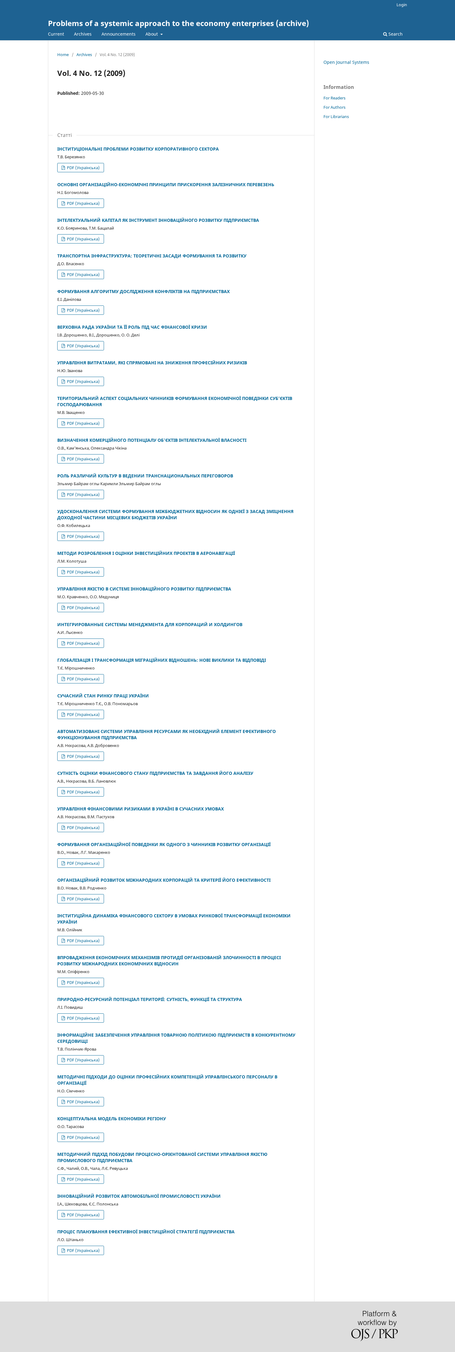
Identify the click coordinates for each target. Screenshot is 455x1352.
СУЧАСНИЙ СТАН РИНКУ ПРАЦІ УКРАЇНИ (103, 696)
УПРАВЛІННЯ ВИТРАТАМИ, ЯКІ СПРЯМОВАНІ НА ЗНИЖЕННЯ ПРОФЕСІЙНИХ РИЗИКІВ (152, 363)
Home (63, 54)
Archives (83, 34)
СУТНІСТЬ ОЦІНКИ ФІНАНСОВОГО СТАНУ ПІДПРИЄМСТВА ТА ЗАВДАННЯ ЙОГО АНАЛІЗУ (155, 773)
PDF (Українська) (83, 167)
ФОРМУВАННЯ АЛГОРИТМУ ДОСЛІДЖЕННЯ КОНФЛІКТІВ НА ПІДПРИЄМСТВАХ (143, 291)
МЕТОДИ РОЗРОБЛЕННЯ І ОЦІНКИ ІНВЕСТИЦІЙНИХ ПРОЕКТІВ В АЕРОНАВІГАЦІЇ (146, 553)
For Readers (334, 98)
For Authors (334, 107)
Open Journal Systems (346, 62)
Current (56, 34)
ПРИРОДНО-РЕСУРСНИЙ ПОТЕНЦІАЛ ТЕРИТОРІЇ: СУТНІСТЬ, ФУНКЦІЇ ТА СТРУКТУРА (149, 999)
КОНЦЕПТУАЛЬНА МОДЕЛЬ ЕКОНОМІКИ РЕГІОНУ (111, 1119)
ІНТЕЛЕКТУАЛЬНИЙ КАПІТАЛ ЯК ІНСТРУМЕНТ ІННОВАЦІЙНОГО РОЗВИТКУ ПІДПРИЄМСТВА (158, 220)
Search (395, 34)
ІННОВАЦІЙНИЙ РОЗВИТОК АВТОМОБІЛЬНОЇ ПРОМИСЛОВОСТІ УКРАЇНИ (139, 1196)
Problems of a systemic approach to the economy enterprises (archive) (178, 23)
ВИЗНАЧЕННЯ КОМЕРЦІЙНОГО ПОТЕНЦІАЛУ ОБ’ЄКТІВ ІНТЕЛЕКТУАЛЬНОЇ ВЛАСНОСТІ (151, 440)
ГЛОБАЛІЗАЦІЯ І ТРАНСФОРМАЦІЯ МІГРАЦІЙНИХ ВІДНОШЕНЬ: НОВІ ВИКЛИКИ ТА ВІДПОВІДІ (161, 660)
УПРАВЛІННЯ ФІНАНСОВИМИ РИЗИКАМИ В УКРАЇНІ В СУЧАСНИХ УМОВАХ (140, 809)
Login (401, 4)
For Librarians (336, 116)
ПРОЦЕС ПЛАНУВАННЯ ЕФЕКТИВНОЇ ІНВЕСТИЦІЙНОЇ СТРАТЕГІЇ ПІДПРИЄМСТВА (146, 1232)
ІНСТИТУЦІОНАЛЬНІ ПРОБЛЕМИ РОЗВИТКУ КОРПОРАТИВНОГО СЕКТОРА (138, 149)
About (152, 34)
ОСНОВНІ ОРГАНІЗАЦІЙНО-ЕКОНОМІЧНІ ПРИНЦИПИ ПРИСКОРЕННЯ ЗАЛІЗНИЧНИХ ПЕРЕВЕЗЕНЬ (165, 184)
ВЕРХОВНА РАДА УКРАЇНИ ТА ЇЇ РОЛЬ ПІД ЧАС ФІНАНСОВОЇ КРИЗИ (132, 327)
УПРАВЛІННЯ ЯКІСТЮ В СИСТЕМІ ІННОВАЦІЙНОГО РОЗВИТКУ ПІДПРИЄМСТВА (144, 589)
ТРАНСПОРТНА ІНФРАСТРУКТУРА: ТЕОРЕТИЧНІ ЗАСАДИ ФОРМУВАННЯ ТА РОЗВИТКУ (151, 256)
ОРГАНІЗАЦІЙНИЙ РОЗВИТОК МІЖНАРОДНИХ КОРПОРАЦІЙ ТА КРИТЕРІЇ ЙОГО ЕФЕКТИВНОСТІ (164, 880)
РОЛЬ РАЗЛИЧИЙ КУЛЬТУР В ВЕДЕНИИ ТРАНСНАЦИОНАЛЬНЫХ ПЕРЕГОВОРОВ (145, 476)
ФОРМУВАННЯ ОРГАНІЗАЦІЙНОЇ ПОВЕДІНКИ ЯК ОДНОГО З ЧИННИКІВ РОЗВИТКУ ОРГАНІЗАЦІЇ (164, 844)
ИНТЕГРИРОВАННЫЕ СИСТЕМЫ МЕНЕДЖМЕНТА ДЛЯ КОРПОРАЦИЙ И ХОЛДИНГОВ (149, 624)
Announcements (119, 34)
